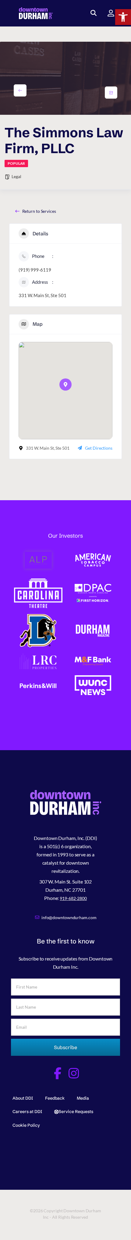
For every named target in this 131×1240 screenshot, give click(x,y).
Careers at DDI (27, 1111)
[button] (123, 17)
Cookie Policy (26, 1125)
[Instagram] (74, 1073)
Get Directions (98, 448)
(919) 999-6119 (35, 269)
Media (83, 1098)
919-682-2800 (73, 898)
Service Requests (75, 1111)
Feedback (55, 1098)
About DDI (22, 1098)
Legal (16, 176)
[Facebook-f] (57, 1073)
